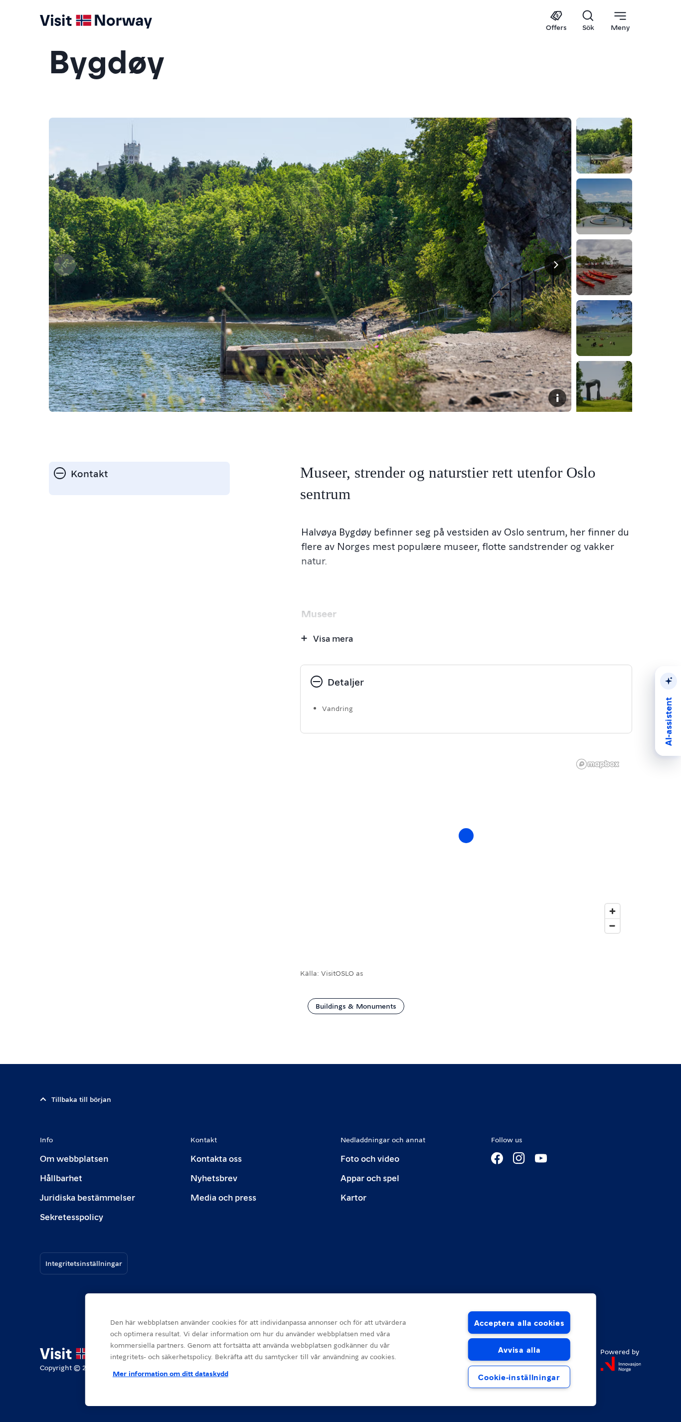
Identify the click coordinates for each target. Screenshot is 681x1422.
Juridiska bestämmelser (87, 1197)
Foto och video (369, 1158)
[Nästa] (555, 265)
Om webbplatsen (74, 1158)
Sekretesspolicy (71, 1216)
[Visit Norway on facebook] (497, 1158)
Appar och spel (369, 1177)
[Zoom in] (612, 911)
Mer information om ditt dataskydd (170, 1373)
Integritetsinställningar (83, 1262)
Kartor (353, 1197)
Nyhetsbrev (213, 1177)
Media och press (223, 1197)
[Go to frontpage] (112, 21)
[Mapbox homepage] (598, 764)
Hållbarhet (61, 1177)
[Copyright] (557, 398)
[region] (466, 845)
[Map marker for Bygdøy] (466, 835)
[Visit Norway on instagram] (519, 1158)
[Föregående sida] (65, 265)
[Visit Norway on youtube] (541, 1158)
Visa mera (333, 638)
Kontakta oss (216, 1158)
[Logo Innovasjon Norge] (620, 1364)
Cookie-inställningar (519, 1377)
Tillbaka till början (81, 1098)
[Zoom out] (612, 925)
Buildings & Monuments (356, 1005)
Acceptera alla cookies (519, 1322)
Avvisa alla (519, 1349)
